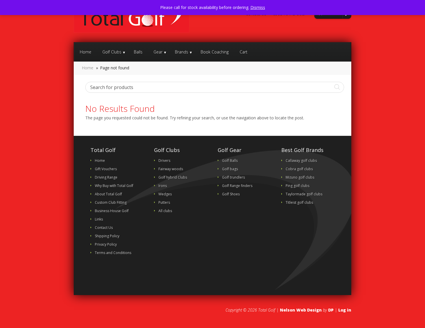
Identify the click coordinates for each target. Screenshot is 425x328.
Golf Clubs (111, 52)
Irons (162, 185)
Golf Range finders (237, 185)
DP (331, 310)
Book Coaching (215, 52)
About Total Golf (108, 194)
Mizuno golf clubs (300, 177)
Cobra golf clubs (299, 168)
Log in (344, 310)
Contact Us (255, 14)
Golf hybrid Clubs (172, 177)
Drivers (164, 160)
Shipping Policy (107, 236)
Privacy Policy (106, 244)
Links (99, 219)
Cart (243, 52)
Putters (164, 202)
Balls (138, 52)
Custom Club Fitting (111, 202)
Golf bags (230, 168)
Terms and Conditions (113, 252)
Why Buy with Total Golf (114, 185)
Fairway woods (170, 168)
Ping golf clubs (297, 185)
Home (85, 52)
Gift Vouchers (106, 168)
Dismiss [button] (257, 7)
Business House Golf (112, 210)
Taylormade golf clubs (304, 194)
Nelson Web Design (301, 310)
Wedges (165, 194)
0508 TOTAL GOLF (289, 14)
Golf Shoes (231, 194)
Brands (181, 52)
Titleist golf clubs (299, 202)
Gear (158, 52)
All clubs (165, 210)
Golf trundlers (233, 177)
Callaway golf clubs (301, 160)
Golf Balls (230, 160)
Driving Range (106, 177)
